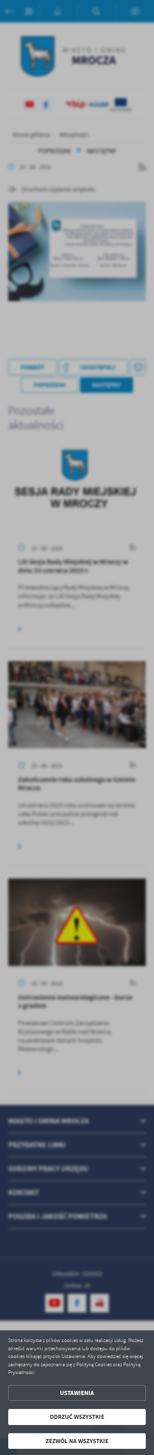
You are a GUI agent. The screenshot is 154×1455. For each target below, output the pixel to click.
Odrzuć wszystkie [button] (77, 1417)
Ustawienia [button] (77, 1393)
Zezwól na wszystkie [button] (77, 1441)
